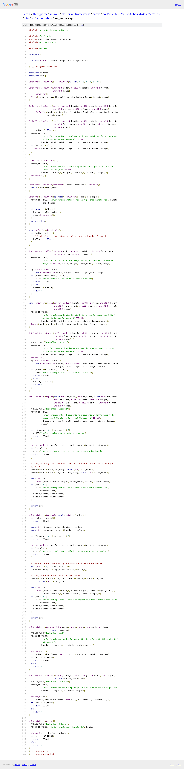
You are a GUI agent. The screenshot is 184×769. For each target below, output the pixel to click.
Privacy (25, 764)
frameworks (82, 14)
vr (32, 18)
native (96, 14)
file (80, 25)
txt (172, 764)
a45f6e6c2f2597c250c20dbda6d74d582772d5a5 (131, 14)
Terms (33, 764)
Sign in (178, 4)
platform (67, 14)
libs (27, 18)
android (54, 14)
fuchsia (26, 14)
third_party (40, 14)
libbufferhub (44, 18)
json (179, 764)
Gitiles (17, 764)
